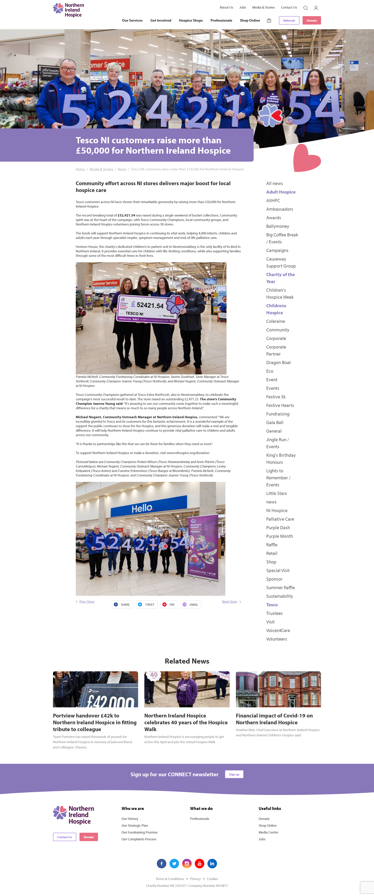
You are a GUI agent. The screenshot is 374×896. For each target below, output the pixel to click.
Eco (269, 371)
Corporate (276, 338)
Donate (312, 20)
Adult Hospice (281, 192)
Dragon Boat (278, 362)
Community (277, 330)
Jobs (242, 7)
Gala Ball (274, 422)
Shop (271, 562)
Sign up (234, 774)
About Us (226, 7)
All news (274, 183)
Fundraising (277, 414)
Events (272, 388)
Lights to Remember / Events (278, 478)
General (274, 431)
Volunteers (276, 639)
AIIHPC (273, 200)
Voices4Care (278, 630)
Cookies (212, 879)
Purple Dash (278, 527)
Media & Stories (263, 7)
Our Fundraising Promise (140, 832)
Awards (273, 217)
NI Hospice (277, 510)
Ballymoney (277, 226)
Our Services (132, 20)
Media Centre (268, 832)
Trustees (274, 613)
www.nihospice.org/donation (188, 453)
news (271, 502)
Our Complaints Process (139, 839)
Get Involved (160, 20)
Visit (270, 622)
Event (271, 379)
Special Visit (278, 570)
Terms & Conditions (170, 879)
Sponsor (274, 579)
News (122, 169)
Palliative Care (280, 519)
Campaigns (277, 250)
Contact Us (289, 7)
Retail (271, 553)
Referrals (289, 20)
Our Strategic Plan (135, 825)
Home (80, 169)
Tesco (272, 604)
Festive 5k (276, 397)
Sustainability (279, 596)
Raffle (271, 544)
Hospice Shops (191, 20)
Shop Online (250, 20)
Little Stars (276, 493)
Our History (130, 818)
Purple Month (279, 536)
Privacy (195, 879)
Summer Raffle (280, 587)
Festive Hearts (280, 405)
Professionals (221, 20)
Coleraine (275, 321)
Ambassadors (279, 209)
